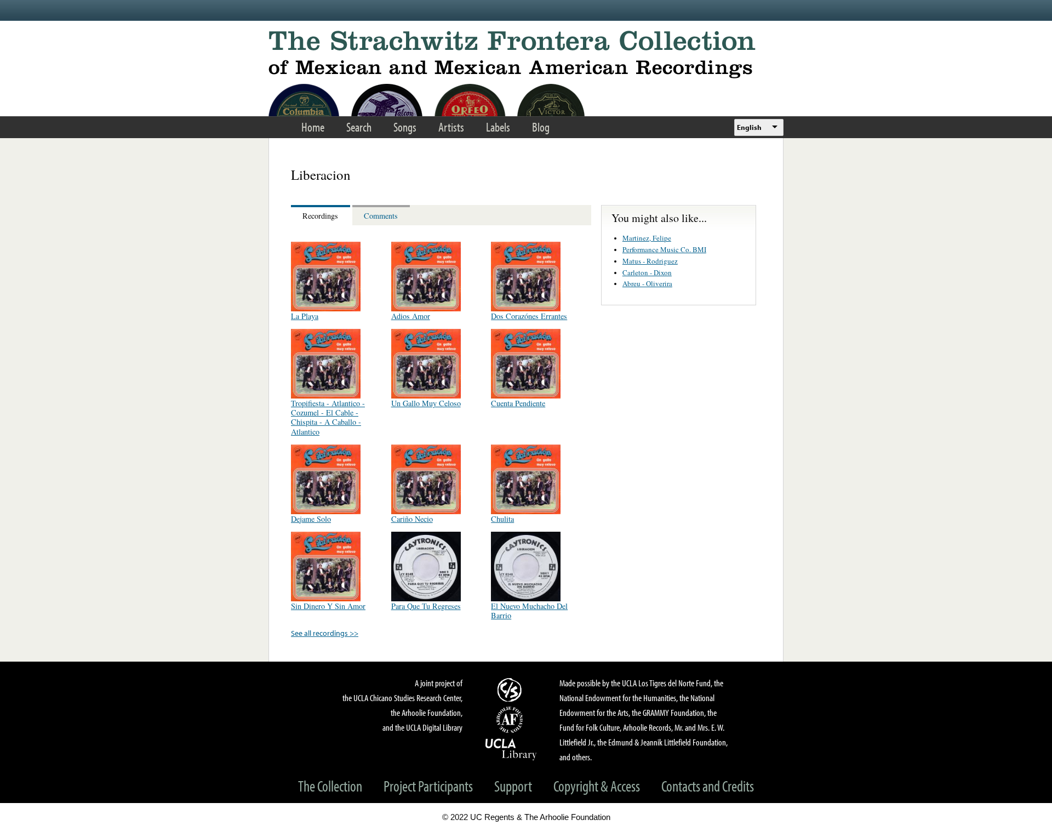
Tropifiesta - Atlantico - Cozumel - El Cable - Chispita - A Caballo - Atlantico (328, 417)
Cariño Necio (412, 519)
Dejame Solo (311, 519)
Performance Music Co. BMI (664, 249)
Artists (451, 127)
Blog (541, 127)
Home (312, 127)
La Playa (304, 316)
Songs (404, 127)
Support (513, 785)
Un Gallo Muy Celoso (426, 403)
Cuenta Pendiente (518, 403)
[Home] (526, 54)
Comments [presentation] (381, 215)
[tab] (321, 215)
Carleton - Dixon (647, 272)
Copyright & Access (596, 785)
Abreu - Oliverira (647, 283)
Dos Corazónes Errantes (529, 316)
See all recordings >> (324, 633)
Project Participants (428, 785)
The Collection (330, 785)
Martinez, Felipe (646, 238)
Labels (498, 127)
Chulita (502, 519)
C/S (511, 689)
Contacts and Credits (707, 785)
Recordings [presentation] (320, 215)
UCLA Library (511, 749)
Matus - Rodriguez (650, 261)
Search (358, 127)
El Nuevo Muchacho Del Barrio (529, 611)
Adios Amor (410, 316)
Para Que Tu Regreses (426, 606)
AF (511, 720)
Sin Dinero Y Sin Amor (328, 606)
